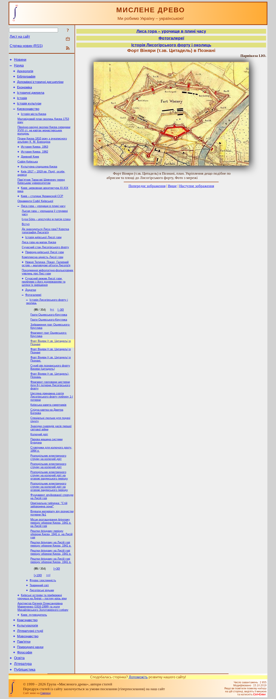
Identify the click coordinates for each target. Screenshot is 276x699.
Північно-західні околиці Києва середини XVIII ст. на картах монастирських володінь (43, 130)
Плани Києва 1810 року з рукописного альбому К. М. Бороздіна (42, 140)
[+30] (56, 568)
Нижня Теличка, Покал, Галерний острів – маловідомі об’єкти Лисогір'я (46, 263)
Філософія (24, 652)
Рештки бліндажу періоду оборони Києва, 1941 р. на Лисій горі (51, 534)
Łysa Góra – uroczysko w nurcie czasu (46, 219)
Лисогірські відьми (42, 590)
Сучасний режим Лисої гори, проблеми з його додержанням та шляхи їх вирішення (43, 282)
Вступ (26, 224)
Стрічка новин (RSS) (26, 46)
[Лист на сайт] (67, 39)
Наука (19, 65)
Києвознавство (28, 109)
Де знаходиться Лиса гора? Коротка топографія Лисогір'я (45, 230)
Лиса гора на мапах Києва (39, 242)
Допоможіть (138, 677)
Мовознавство (27, 636)
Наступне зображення (196, 186)
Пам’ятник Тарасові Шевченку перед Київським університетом (41, 181)
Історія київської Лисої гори (43, 237)
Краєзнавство (27, 620)
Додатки (30, 290)
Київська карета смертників (48, 404)
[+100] (38, 575)
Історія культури (29, 103)
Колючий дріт (39, 434)
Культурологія (27, 625)
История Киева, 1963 (34, 146)
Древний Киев (30, 156)
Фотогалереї (33, 294)
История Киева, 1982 (34, 151)
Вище (172, 186)
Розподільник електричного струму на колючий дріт (48, 457)
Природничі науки (30, 647)
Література (23, 664)
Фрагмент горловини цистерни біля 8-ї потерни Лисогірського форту (50, 385)
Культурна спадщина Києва (39, 166)
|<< (52, 309)
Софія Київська (27, 161)
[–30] (61, 309)
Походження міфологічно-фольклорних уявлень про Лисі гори (47, 272)
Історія (22, 98)
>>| (48, 575)
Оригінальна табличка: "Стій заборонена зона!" (48, 505)
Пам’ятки (23, 641)
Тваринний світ (39, 585)
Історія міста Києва (33, 114)
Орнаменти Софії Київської (35, 201)
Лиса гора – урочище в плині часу (43, 206)
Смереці (45, 693)
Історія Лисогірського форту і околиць (171, 45)
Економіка (24, 87)
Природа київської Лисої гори (44, 252)
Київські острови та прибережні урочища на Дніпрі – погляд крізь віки (42, 597)
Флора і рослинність (43, 580)
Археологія (25, 71)
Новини (20, 59)
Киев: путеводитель (34, 614)
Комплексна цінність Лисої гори (42, 257)
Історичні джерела (30, 92)
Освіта (19, 658)
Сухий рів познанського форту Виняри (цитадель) (50, 367)
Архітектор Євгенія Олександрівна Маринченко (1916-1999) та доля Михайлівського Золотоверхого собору (42, 606)
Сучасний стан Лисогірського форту (45, 247)
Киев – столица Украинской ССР (42, 196)
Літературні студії (30, 631)
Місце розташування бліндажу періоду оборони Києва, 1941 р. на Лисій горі (50, 523)
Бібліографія (26, 76)
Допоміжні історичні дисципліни (40, 82)
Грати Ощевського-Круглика (48, 314)
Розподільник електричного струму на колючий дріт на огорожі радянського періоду (49, 475)
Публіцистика (24, 669)
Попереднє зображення (147, 186)
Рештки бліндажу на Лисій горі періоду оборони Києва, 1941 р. (50, 544)
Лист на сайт (20, 36)
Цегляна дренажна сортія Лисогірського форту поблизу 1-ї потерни (51, 396)
